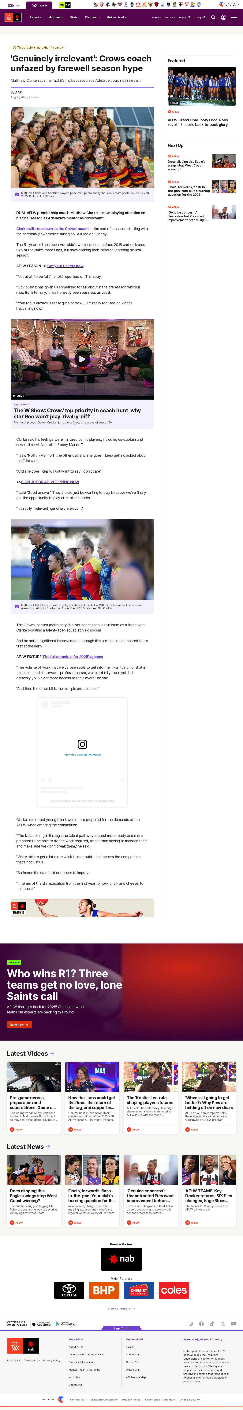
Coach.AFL (132, 1362)
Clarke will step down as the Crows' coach (52, 228)
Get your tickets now (65, 266)
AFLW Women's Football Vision (87, 1354)
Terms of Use (32, 1360)
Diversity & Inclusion (81, 1362)
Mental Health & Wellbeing (84, 1369)
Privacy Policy (51, 1360)
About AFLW (76, 1346)
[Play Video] (82, 359)
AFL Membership (136, 1377)
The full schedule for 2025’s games (72, 656)
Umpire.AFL (133, 1369)
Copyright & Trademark (160, 1399)
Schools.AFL (133, 1354)
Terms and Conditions (103, 1399)
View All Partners (119, 1308)
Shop (199, 17)
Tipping (183, 17)
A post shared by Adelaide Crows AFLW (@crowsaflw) (82, 800)
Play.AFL (131, 1346)
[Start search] (213, 17)
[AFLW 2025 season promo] (82, 908)
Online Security (190, 1399)
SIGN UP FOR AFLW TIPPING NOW (50, 482)
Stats (74, 17)
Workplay (74, 1377)
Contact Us (75, 1384)
